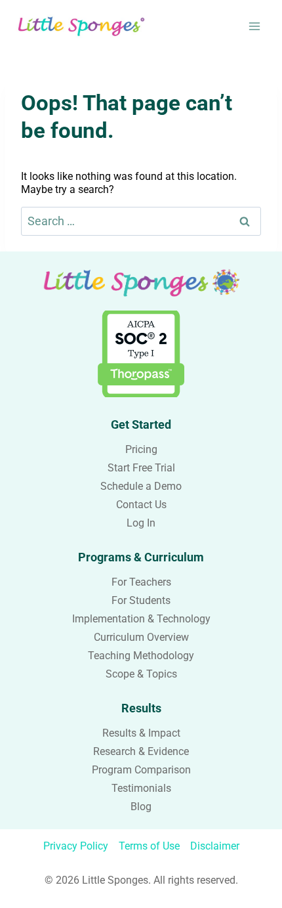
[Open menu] (254, 26)
